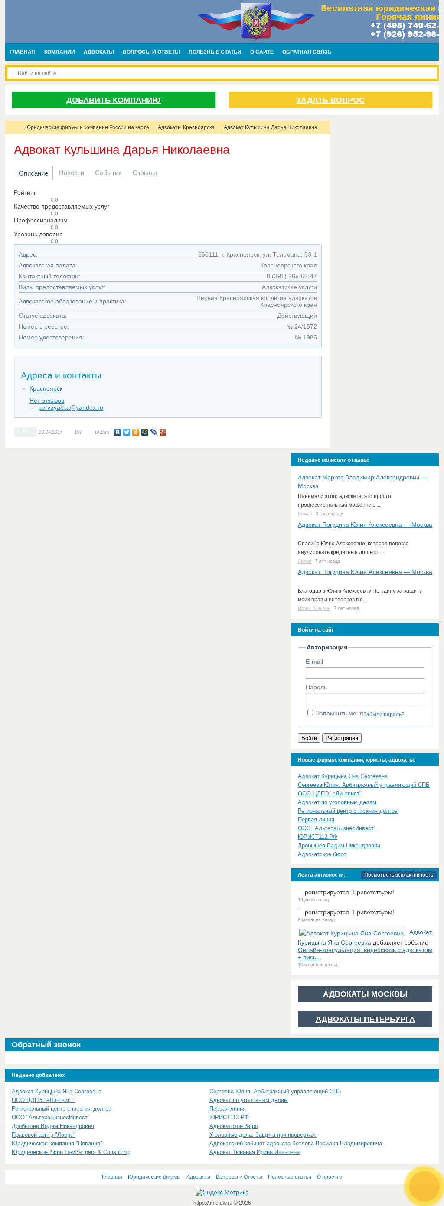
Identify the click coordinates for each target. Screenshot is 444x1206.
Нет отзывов (46, 400)
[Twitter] (126, 432)
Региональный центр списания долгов (348, 811)
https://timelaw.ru (213, 1203)
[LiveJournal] (154, 432)
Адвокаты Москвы (365, 994)
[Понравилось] (18, 431)
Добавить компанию (113, 100)
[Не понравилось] (32, 431)
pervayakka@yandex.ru (70, 407)
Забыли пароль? (384, 714)
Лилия (304, 561)
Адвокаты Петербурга (365, 1019)
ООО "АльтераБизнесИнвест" (337, 828)
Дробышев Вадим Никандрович (339, 845)
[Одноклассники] (135, 432)
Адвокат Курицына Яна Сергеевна (343, 776)
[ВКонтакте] (117, 432)
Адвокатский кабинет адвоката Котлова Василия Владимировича (295, 1143)
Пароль (316, 687)
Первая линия (316, 819)
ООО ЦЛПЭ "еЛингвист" (330, 793)
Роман (305, 513)
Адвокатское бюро (322, 854)
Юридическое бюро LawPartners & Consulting (71, 1152)
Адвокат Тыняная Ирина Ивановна (254, 1152)
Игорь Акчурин (314, 608)
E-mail (314, 661)
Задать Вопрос (330, 100)
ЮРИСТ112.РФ (317, 837)
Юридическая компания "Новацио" (57, 1143)
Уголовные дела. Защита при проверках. (263, 1134)
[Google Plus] (163, 432)
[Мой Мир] (145, 432)
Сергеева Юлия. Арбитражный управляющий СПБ (364, 785)
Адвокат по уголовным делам (337, 802)
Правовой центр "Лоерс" (43, 1134)
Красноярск (45, 388)
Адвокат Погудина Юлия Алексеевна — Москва (365, 524)
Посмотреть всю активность (398, 875)
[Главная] (13, 127)
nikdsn (102, 431)
